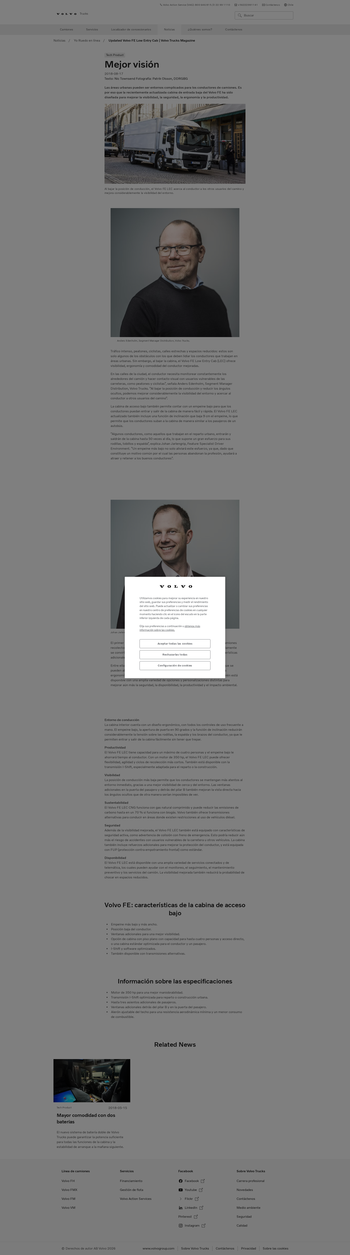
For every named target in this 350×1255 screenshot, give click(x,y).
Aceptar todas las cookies (175, 643)
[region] (175, 627)
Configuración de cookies (175, 665)
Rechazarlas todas (174, 654)
